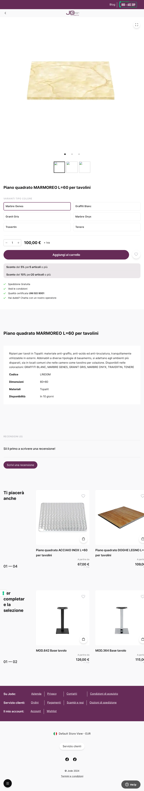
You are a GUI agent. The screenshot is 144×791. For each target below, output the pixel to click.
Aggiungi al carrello (66, 254)
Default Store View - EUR (75, 733)
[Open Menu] (8, 783)
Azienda (36, 693)
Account (36, 711)
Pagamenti (54, 702)
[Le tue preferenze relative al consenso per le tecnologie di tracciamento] (3, 593)
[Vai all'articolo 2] (72, 154)
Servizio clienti (72, 746)
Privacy (52, 693)
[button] (37, 206)
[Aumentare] (18, 242)
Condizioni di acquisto (104, 693)
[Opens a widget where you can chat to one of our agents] (130, 784)
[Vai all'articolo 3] (79, 154)
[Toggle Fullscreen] (136, 24)
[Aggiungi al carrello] (83, 539)
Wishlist (52, 711)
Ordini (35, 702)
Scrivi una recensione (20, 465)
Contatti (72, 693)
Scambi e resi (75, 702)
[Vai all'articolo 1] (64, 154)
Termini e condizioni (72, 776)
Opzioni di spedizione (103, 702)
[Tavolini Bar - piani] (5, 13)
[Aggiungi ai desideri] (136, 254)
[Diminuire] (6, 242)
